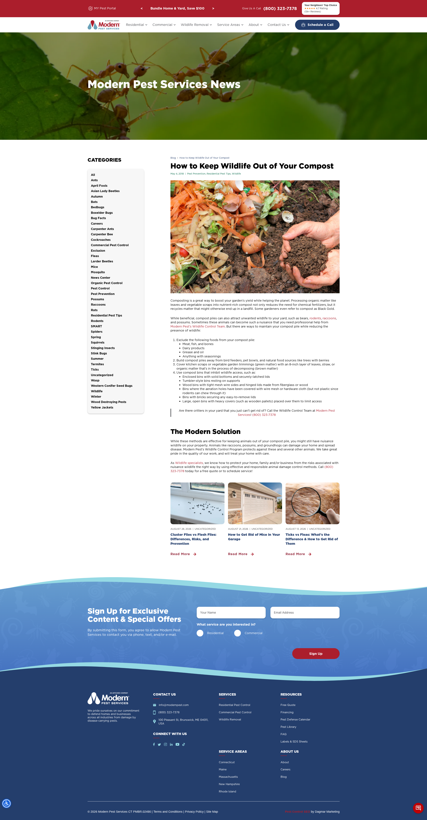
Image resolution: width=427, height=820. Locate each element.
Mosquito (98, 272)
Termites (97, 364)
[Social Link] (154, 745)
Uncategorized (205, 529)
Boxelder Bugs (102, 213)
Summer (97, 359)
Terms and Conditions (167, 811)
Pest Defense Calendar (295, 719)
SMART (96, 326)
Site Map (212, 811)
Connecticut (227, 762)
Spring (96, 337)
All (93, 175)
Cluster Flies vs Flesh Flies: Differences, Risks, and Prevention (193, 539)
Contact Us (277, 24)
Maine (223, 769)
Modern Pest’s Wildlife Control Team (197, 326)
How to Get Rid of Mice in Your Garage (254, 536)
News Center (100, 278)
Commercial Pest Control (110, 245)
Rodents (97, 321)
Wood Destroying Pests (108, 402)
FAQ (284, 734)
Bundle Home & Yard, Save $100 (177, 8)
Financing (287, 712)
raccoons (329, 318)
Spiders (96, 332)
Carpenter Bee (102, 234)
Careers (97, 223)
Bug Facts (98, 218)
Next (213, 8)
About (254, 24)
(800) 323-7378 (280, 8)
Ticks (95, 369)
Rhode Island (227, 791)
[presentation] (197, 503)
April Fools (99, 186)
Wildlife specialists (189, 463)
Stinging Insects (103, 348)
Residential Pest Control (234, 705)
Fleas (95, 256)
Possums (97, 299)
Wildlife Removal (194, 24)
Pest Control (100, 288)
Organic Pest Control (106, 283)
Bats (94, 202)
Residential (135, 24)
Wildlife (236, 173)
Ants (94, 180)
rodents (315, 318)
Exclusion (98, 251)
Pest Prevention (196, 173)
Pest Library (288, 727)
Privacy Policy (194, 811)
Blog (173, 157)
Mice (94, 267)
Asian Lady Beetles (105, 191)
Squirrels (97, 342)
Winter (96, 396)
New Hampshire (229, 784)
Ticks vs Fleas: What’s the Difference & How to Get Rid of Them (312, 539)
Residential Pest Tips (219, 173)
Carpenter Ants (102, 229)
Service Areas (228, 24)
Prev (142, 8)
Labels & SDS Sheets (294, 741)
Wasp (95, 380)
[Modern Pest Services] (104, 25)
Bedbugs (97, 207)
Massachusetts (228, 777)
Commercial (162, 24)
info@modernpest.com (174, 705)
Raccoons (98, 304)
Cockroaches (101, 240)
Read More (181, 554)
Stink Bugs (99, 353)
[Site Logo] (118, 698)
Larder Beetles (102, 261)
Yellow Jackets (102, 407)
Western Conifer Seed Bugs (111, 386)
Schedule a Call (320, 24)
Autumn (97, 196)
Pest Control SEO (297, 811)
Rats (94, 310)
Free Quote (288, 705)
